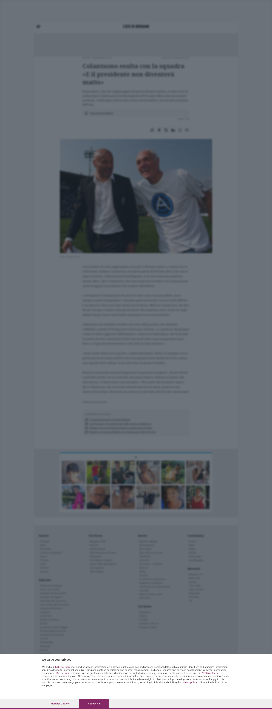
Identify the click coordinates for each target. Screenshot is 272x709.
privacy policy (189, 682)
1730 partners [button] (63, 666)
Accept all (94, 703)
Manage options (60, 703)
